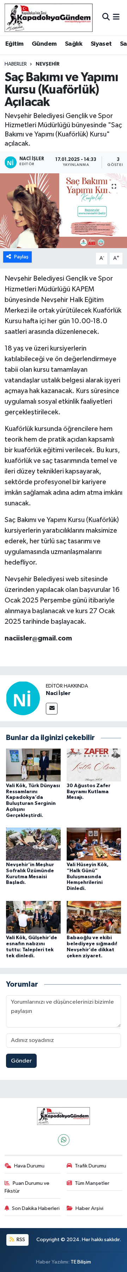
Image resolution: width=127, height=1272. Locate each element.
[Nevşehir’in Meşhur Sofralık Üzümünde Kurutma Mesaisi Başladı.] (33, 844)
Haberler (16, 64)
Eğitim (14, 44)
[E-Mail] (52, 709)
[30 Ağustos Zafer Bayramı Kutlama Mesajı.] (94, 765)
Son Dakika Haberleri (36, 1208)
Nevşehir (48, 64)
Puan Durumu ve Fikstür (27, 1187)
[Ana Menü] (116, 18)
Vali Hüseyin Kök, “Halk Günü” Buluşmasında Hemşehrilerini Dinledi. (88, 876)
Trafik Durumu (90, 1166)
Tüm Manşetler (92, 1183)
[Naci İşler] (23, 698)
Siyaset (101, 44)
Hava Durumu (29, 1166)
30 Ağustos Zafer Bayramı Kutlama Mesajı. (88, 791)
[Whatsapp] (63, 1140)
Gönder (21, 1061)
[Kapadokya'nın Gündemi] (49, 17)
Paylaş (21, 256)
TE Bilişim (81, 1262)
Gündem (44, 44)
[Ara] (106, 18)
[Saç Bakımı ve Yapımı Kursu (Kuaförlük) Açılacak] (63, 210)
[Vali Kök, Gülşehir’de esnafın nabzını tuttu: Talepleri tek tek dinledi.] (33, 917)
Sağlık (73, 44)
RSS (20, 1239)
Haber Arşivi (89, 1208)
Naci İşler (58, 693)
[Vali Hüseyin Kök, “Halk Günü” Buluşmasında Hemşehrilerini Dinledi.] (94, 844)
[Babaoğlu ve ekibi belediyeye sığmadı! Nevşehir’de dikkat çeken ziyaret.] (94, 917)
